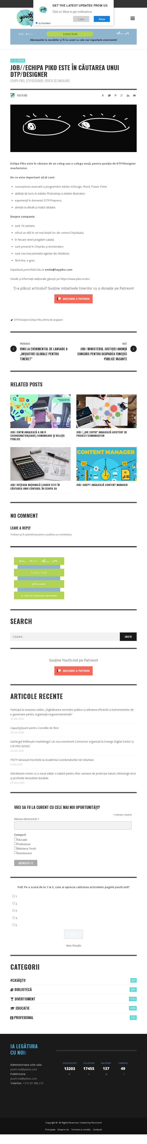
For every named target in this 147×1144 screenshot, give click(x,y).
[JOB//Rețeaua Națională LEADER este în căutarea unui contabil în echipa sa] (34, 464)
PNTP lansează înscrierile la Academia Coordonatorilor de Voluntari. (52, 760)
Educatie (22, 1008)
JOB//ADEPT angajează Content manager (102, 485)
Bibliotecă (23, 989)
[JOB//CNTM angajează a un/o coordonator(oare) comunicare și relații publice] (34, 411)
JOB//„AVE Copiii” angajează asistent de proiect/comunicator (101, 434)
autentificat (31, 534)
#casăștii (17, 980)
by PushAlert (45, 23)
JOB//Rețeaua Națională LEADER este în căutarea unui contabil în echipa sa (35, 486)
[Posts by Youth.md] (12, 95)
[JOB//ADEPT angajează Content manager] (100, 464)
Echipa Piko (36, 319)
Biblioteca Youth (26, 848)
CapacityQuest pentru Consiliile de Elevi (34, 728)
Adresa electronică (26, 819)
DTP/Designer (21, 319)
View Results (73, 945)
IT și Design (17, 60)
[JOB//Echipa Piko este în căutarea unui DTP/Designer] (73, 128)
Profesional (23, 844)
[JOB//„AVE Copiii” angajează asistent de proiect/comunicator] (100, 411)
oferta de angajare (52, 319)
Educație (22, 839)
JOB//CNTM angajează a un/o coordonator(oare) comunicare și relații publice (37, 435)
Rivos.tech (96, 1122)
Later (81, 19)
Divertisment (24, 853)
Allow (102, 19)
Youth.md (22, 95)
